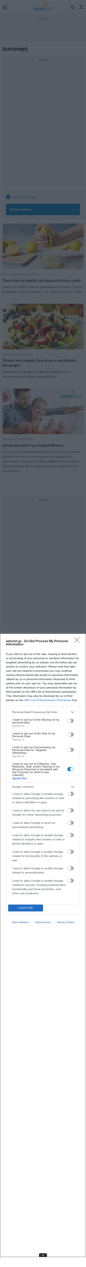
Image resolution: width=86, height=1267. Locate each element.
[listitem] (43, 712)
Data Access (43, 922)
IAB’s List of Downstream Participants (47, 700)
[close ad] (43, 1255)
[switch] (70, 721)
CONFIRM (25, 907)
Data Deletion (20, 922)
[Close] (78, 641)
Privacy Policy (65, 922)
